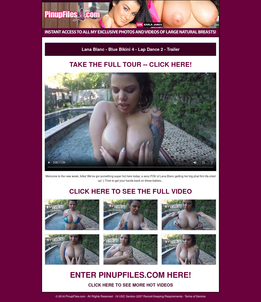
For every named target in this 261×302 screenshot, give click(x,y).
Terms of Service (195, 296)
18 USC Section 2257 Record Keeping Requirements (148, 296)
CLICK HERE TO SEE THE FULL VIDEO (130, 191)
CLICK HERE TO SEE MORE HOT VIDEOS (130, 285)
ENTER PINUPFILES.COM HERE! (130, 274)
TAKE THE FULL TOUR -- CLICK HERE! (130, 64)
